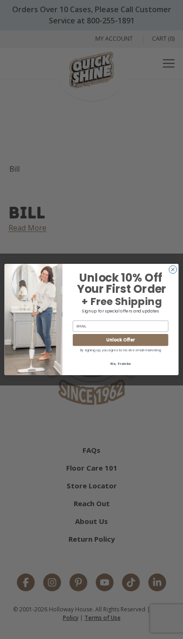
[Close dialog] (173, 270)
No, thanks (120, 363)
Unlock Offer (120, 340)
